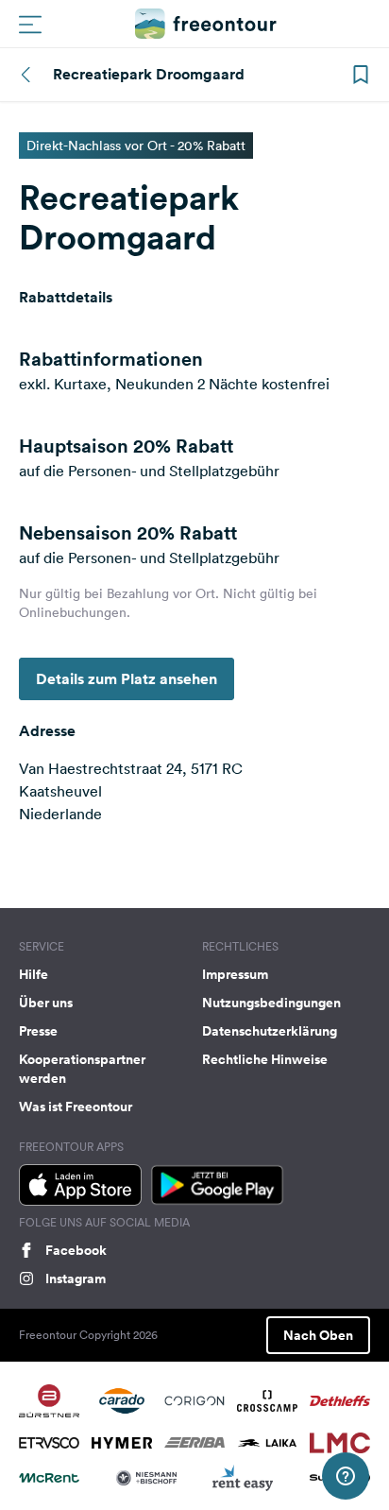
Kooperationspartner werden (82, 1069)
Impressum (235, 974)
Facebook (76, 1250)
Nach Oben (318, 1335)
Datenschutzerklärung (269, 1030)
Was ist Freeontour (75, 1106)
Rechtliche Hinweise (265, 1059)
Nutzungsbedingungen (271, 1002)
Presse (38, 1030)
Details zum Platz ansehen (126, 679)
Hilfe (33, 974)
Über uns (46, 1002)
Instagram (75, 1278)
